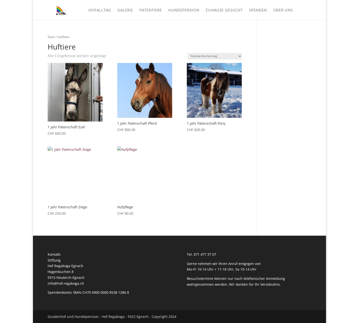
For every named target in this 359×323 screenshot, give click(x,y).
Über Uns (283, 10)
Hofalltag (99, 10)
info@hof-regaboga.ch (66, 283)
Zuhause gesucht (224, 10)
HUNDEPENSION (183, 10)
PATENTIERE (150, 10)
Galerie (125, 10)
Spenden (258, 10)
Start (51, 37)
